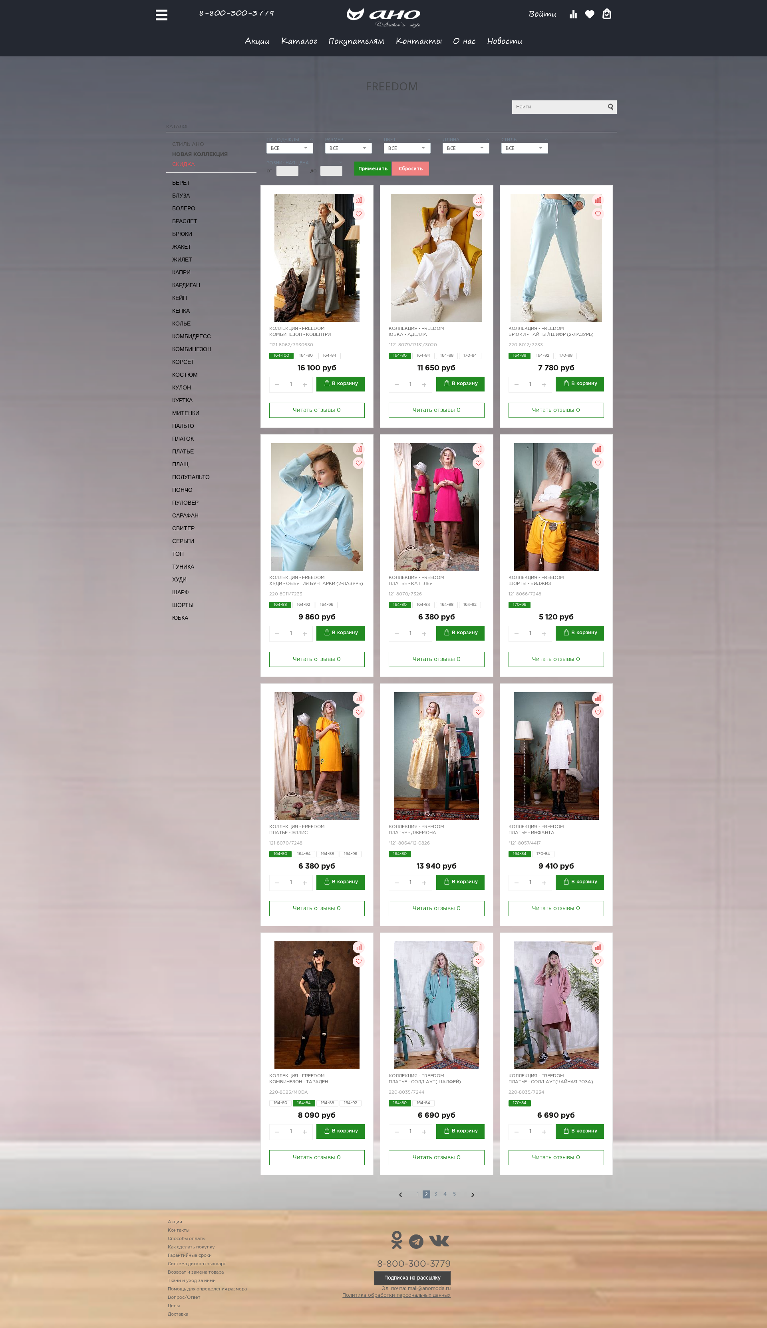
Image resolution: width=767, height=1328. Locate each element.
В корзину (345, 383)
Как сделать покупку (191, 1247)
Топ (178, 554)
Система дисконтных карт (197, 1264)
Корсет (183, 362)
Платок (183, 438)
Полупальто (191, 477)
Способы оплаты (186, 1239)
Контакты (418, 40)
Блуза (181, 195)
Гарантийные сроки (190, 1256)
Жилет (182, 259)
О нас (464, 40)
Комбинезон (191, 349)
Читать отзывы (317, 410)
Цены (174, 1306)
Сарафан (185, 515)
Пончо (182, 490)
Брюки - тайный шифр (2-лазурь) (551, 335)
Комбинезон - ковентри (300, 335)
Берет (181, 183)
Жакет (181, 247)
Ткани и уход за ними (192, 1281)
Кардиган (186, 285)
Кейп (179, 298)
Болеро (183, 208)
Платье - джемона (412, 833)
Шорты (182, 605)
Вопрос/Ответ (184, 1298)
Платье (183, 451)
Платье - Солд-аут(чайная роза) (551, 1082)
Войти (544, 13)
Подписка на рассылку (412, 1278)
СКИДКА (183, 164)
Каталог (299, 40)
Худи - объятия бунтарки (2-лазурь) (316, 584)
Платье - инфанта (531, 833)
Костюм (185, 374)
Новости (505, 40)
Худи (179, 579)
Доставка (178, 1314)
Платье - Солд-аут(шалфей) (425, 1082)
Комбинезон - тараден (298, 1082)
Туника (183, 566)
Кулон (181, 387)
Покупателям (356, 40)
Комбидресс (191, 336)
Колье (181, 323)
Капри (181, 272)
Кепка (181, 311)
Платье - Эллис (288, 833)
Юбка (180, 618)
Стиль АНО (188, 144)
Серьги (183, 541)
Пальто (183, 426)
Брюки (182, 234)
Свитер (183, 528)
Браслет (184, 221)
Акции (257, 40)
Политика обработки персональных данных (396, 1295)
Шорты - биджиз (530, 584)
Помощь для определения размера (207, 1289)
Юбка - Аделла (408, 335)
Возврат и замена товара (196, 1272)
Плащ (180, 464)
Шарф (180, 592)
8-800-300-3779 (236, 12)
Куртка (182, 400)
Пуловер (185, 502)
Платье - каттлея (411, 584)
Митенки (185, 413)
